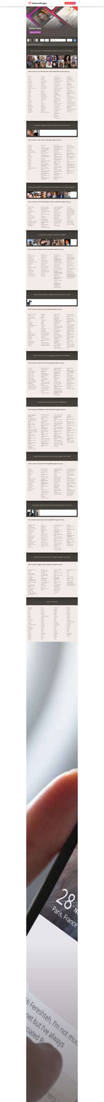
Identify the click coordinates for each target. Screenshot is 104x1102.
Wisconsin (43, 109)
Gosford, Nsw (56, 529)
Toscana (29, 166)
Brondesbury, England (45, 211)
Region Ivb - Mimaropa (32, 430)
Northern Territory (32, 528)
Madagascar (56, 633)
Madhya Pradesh (31, 342)
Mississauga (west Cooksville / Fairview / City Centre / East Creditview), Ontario (58, 260)
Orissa (42, 318)
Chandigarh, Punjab (57, 320)
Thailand (68, 607)
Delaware (30, 86)
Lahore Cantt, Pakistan (45, 387)
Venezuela (43, 633)
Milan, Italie (69, 151)
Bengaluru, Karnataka (58, 325)
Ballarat (55, 527)
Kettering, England (70, 209)
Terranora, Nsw (70, 537)
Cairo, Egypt (30, 577)
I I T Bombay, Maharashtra (56, 342)
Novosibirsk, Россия (45, 497)
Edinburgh (69, 216)
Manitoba (30, 257)
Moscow (29, 490)
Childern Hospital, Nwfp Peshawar (58, 387)
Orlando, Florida (57, 89)
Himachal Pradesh (31, 333)
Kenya (29, 611)
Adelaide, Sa (30, 546)
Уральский (30, 484)
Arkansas (29, 81)
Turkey (29, 633)
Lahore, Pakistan (31, 384)
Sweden (42, 609)
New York (43, 85)
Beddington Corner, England (45, 223)
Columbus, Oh (69, 78)
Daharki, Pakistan (57, 381)
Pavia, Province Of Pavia (70, 173)
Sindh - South (30, 378)
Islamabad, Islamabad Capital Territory (58, 369)
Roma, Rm (56, 151)
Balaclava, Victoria (44, 544)
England (29, 208)
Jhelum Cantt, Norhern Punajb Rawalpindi (71, 371)
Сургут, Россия (57, 484)
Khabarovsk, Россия (45, 492)
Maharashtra (30, 343)
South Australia (31, 531)
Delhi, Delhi (56, 338)
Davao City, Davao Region (44, 432)
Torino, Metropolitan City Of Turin (58, 157)
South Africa (30, 620)
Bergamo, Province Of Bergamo (45, 161)
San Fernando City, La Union (71, 426)
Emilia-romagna (31, 150)
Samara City (56, 482)
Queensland (30, 530)
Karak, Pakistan (69, 376)
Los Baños (69, 414)
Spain (29, 631)
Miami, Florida (56, 83)
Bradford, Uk (56, 216)
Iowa (29, 98)
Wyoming (43, 110)
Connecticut (30, 85)
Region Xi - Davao (31, 445)
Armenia (55, 631)
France (29, 626)
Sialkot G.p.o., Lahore (45, 381)
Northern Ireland (31, 211)
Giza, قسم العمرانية (31, 588)
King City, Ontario (70, 256)
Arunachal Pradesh (31, 318)
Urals (29, 476)
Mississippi (30, 110)
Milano (68, 168)
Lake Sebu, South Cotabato (44, 434)
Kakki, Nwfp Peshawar (71, 378)
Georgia (29, 91)
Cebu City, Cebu (44, 416)
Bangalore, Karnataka (45, 345)
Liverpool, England (57, 212)
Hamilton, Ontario (44, 266)
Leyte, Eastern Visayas (58, 414)
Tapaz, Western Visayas (58, 443)
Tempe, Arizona (70, 110)
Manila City (69, 417)
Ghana (42, 607)
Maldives (68, 626)
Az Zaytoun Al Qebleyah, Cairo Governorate (57, 578)
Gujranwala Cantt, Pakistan (70, 380)
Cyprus (55, 634)
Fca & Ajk (30, 369)
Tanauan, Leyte (70, 437)
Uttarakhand (43, 330)
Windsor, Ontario (44, 261)
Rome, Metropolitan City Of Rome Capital (45, 148)
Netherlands (30, 628)
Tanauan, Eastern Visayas (70, 435)
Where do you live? (54, 38)
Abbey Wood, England (32, 221)
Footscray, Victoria (57, 548)
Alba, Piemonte (57, 152)
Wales (29, 214)
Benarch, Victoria (44, 534)
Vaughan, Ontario (44, 260)
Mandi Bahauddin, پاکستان (70, 373)
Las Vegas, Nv (56, 107)
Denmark (43, 634)
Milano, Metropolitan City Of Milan (45, 174)
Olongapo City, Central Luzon (58, 438)
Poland (29, 637)
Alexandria (43, 572)
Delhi (29, 328)
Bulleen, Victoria (44, 535)
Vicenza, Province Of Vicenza (58, 172)
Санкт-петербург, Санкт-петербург (70, 494)
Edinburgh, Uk (56, 218)
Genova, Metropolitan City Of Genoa (58, 149)
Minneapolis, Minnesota (69, 107)
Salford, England (70, 221)
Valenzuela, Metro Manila (44, 437)
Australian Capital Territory (31, 526)
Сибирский (30, 483)
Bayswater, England (44, 207)
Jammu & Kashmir (31, 335)
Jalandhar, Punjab (70, 330)
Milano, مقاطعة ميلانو (57, 169)
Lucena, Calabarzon (70, 442)
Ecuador (68, 610)
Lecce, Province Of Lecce (70, 148)
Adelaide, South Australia (44, 531)
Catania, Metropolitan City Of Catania (71, 157)
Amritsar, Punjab (70, 318)
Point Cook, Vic (57, 526)
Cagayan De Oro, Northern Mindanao (58, 436)
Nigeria (29, 616)
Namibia (68, 609)
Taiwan (68, 636)
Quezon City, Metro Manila (45, 418)
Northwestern (31, 471)
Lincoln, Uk (69, 207)
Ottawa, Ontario (44, 263)
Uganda (42, 618)
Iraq (42, 638)
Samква (55, 475)
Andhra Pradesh (31, 316)
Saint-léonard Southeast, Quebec (57, 287)
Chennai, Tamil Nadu (45, 338)
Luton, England (69, 208)
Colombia (43, 617)
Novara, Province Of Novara (45, 169)
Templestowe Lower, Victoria (71, 530)
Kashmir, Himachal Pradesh (70, 332)
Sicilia (29, 165)
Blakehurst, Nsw (57, 546)
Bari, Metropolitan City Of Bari (58, 155)
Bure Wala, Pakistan (57, 383)
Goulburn (43, 546)
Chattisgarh (30, 324)
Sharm (55, 580)
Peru (42, 627)
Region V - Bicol (31, 434)
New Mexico (43, 83)
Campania (30, 149)
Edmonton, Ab (69, 269)
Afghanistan (69, 634)
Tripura (42, 327)
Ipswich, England (57, 225)
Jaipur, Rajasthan (57, 322)
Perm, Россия (56, 472)
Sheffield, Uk (43, 217)
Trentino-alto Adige (32, 168)
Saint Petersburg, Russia (44, 486)
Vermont (43, 103)
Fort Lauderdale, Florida (57, 114)
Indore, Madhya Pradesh (57, 315)
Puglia (29, 162)
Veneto (42, 146)
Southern (30, 474)
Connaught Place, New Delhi (71, 316)
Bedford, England (44, 219)
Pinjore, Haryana (57, 345)
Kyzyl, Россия (69, 495)
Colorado (30, 83)
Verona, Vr (43, 159)
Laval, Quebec (56, 254)
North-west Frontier (32, 371)
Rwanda (68, 628)
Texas (42, 100)
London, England (31, 216)
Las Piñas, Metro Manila (58, 441)
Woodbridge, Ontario (45, 271)
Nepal (68, 611)
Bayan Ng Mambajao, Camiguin (58, 431)
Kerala (29, 339)
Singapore (69, 617)
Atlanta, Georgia (57, 99)
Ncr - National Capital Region (32, 421)
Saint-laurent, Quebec (58, 269)
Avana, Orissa (69, 340)
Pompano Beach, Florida (57, 91)
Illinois (29, 95)
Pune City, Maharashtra (58, 327)
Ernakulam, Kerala (70, 319)
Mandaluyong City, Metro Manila (44, 428)
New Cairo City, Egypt (32, 582)
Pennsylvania (43, 93)
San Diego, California (58, 103)
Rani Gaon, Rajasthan (71, 324)
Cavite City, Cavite (44, 430)
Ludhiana (68, 323)
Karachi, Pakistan (31, 379)
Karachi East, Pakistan (45, 392)
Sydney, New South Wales (32, 545)
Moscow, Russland (70, 481)
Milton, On (69, 266)
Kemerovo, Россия (70, 491)
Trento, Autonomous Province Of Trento (71, 167)
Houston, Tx (69, 88)
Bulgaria (55, 610)
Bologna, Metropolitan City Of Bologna (58, 147)
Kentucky (30, 100)
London (29, 219)
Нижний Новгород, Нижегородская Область (45, 483)
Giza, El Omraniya (70, 580)
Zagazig (55, 571)
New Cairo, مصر (44, 585)
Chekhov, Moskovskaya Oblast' (71, 484)
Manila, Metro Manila (45, 414)
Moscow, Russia (44, 470)
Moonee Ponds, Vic (45, 542)
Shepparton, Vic (70, 544)
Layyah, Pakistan (70, 375)
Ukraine (29, 630)
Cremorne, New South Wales (58, 539)
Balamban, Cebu (70, 421)
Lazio (29, 153)
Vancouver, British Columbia (57, 256)
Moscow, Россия (31, 488)
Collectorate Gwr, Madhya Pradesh (70, 327)
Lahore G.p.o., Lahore (32, 387)
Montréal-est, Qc (57, 266)
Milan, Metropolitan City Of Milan (45, 151)
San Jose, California (70, 87)
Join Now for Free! (70, 3)
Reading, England (44, 209)
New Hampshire (44, 81)
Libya (42, 636)
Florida (29, 89)
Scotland (30, 212)
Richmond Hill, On (70, 278)
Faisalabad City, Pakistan (44, 372)
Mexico (42, 610)
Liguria (29, 155)
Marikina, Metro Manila (45, 438)
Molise (29, 159)
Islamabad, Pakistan (32, 386)
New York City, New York (70, 81)
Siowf (68, 574)
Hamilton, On (43, 258)
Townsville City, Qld (57, 543)
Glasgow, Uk (30, 224)
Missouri (29, 112)
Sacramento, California (71, 105)
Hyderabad (69, 387)
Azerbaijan (56, 616)
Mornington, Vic (70, 545)
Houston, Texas (57, 82)
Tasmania (30, 533)
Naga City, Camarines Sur (71, 433)
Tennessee (43, 99)
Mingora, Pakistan (44, 385)
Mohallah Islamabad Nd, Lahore (70, 384)
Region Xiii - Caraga (31, 448)
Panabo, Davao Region (58, 427)
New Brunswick (31, 258)
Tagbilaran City (69, 416)
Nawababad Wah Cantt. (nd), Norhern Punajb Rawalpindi (58, 392)
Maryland (30, 105)
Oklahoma (43, 91)
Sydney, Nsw (30, 538)
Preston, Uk (69, 215)
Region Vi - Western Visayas (32, 436)
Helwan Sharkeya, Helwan (57, 583)
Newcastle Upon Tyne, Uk (45, 215)
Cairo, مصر (30, 575)
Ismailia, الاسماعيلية (57, 588)
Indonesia (30, 636)
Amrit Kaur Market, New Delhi (70, 334)
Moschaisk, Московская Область (71, 478)
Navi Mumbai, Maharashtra (56, 319)
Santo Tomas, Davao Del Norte (71, 423)
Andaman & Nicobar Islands (32, 315)
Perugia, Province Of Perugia (71, 171)
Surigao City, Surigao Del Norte (71, 430)
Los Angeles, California (58, 81)
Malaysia (55, 636)
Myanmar (68, 613)
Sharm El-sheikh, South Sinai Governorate (71, 585)
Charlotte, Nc (69, 100)
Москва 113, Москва (71, 470)
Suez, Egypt (56, 592)
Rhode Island (43, 95)
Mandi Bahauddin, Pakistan (44, 376)
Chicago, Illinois (57, 79)
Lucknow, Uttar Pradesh (57, 324)
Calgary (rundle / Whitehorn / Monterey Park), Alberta (58, 277)
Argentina (43, 628)
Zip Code (69, 38)
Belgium (29, 634)
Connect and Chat (35, 32)
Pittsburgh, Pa (56, 110)
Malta (55, 620)
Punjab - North (31, 373)
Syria (55, 638)
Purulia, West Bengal (71, 345)
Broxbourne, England (58, 219)
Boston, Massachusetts (58, 88)
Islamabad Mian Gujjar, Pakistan (45, 384)
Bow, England (56, 209)
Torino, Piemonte (44, 163)
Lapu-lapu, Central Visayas (44, 446)
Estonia (68, 618)
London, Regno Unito (45, 227)
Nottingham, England (45, 208)
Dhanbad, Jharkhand (70, 328)
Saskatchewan (31, 270)
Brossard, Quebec (70, 272)
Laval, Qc (55, 281)
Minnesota (30, 109)
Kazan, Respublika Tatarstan (57, 471)
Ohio (42, 89)
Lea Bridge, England (45, 220)
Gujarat (29, 331)
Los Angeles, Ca (57, 98)
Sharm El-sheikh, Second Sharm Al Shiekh (31, 585)
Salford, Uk (56, 211)
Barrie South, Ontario (58, 280)
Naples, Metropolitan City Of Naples (45, 165)
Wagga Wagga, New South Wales (70, 536)
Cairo (29, 572)
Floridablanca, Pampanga (69, 428)
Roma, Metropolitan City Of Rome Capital (45, 156)
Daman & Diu (30, 326)
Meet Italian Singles (31, 44)
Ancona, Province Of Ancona (58, 168)
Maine (29, 103)
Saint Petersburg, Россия (44, 475)
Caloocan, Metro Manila (44, 422)
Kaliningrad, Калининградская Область (44, 480)
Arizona (29, 79)
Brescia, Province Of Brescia (45, 176)
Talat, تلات (43, 587)
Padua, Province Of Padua (57, 162)
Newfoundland (31, 260)
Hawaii (29, 92)
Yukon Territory (31, 271)
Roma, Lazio (43, 154)
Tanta (68, 575)
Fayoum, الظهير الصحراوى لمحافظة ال (70, 583)
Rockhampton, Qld (44, 536)
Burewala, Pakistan (44, 388)
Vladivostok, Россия (58, 492)
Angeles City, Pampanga (58, 444)
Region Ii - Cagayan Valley (31, 425)
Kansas (29, 99)
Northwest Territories (32, 261)
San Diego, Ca (69, 90)
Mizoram (43, 315)
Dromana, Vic (69, 531)
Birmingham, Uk (31, 225)
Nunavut (29, 264)
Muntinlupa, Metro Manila (57, 425)
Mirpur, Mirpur (69, 381)
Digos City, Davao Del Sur (71, 419)
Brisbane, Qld (30, 543)
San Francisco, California (56, 116)
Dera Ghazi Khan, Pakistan (44, 380)
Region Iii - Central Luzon (31, 427)
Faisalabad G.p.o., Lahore (57, 376)
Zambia (55, 613)
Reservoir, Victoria (44, 545)
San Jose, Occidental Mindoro (58, 434)
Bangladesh (30, 609)
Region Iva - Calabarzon (32, 429)
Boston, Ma (69, 99)
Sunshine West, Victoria (58, 525)
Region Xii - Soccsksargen (30, 447)
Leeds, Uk (68, 218)
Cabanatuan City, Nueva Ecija (58, 429)
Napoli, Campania (70, 146)
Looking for (36, 38)
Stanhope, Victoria (70, 526)
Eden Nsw (68, 527)
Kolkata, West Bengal (45, 334)
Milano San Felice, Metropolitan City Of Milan (71, 154)
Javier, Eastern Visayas (45, 439)
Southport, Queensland (69, 534)
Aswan (42, 576)
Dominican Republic (45, 616)
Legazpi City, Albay (70, 440)
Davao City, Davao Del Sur (58, 420)
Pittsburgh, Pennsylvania (69, 84)
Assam (29, 319)
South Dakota (43, 98)
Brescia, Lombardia (57, 166)
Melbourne (43, 528)
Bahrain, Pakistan (70, 385)
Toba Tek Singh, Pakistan (70, 369)
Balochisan (30, 368)
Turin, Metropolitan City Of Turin (57, 174)
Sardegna (30, 163)
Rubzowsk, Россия (57, 481)
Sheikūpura (56, 379)
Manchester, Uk (31, 218)
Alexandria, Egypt (44, 574)
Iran (29, 610)
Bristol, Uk (43, 212)
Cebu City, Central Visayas (44, 426)
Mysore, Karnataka (70, 336)
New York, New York (45, 112)
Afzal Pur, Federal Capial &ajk (31, 383)
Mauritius (68, 624)
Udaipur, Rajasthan (57, 343)
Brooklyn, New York (58, 78)
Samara (55, 474)
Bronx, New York (57, 118)
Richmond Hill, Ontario (58, 262)
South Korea (69, 633)
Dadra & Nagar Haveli (32, 325)
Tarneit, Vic (43, 541)
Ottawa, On (43, 264)
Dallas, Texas (69, 85)
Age (41, 38)
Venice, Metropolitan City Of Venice (58, 159)
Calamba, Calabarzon (58, 440)
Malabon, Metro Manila (58, 423)
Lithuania (55, 626)
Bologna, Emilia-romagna (57, 164)
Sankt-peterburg (57, 478)
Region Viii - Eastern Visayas (32, 441)
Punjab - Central (31, 372)
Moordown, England (71, 214)
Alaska (29, 78)
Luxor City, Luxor (70, 576)
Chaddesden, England (71, 224)
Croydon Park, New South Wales (57, 531)
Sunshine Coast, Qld (58, 549)
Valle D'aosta (43, 145)
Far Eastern (30, 470)
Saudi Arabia (30, 627)
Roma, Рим (69, 145)
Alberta (29, 254)
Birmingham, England (32, 222)
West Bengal (43, 331)
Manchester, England (71, 211)
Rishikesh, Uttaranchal (58, 348)
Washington (43, 106)
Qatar (42, 630)
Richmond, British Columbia (57, 275)
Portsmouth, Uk (70, 219)
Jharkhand (30, 336)
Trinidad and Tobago (71, 621)
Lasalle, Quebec (57, 265)
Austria (55, 617)
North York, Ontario (45, 267)
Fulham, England (57, 215)
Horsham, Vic (43, 538)
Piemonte (30, 160)
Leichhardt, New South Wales (58, 541)
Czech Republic (57, 624)
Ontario (29, 266)
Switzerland (43, 626)
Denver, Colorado (57, 109)
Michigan (30, 108)
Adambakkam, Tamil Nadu (45, 341)
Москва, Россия (44, 468)
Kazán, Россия (44, 489)
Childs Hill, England (57, 208)
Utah (42, 102)
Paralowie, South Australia (57, 545)
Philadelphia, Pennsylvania (56, 94)
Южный (29, 487)
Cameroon (56, 607)
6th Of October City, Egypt (45, 589)
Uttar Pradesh (43, 328)
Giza (67, 572)
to (45, 38)
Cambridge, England (70, 212)
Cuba (29, 614)
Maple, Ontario (70, 254)
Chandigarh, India (57, 340)
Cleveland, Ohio (70, 96)
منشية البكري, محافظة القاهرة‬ (70, 579)
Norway (42, 624)
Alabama (29, 76)
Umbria (29, 169)
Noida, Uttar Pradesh (58, 335)
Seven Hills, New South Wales (58, 535)
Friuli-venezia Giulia (32, 152)
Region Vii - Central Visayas (31, 438)
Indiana (29, 96)
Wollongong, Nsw (44, 539)
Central (29, 468)
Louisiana (30, 102)
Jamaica (55, 628)
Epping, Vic (69, 525)
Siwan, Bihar (56, 328)
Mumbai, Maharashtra (45, 332)
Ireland (42, 623)
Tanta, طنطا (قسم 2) (57, 569)
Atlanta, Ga (69, 76)
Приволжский (31, 480)
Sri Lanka (43, 614)
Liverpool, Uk (43, 216)
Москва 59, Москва (57, 494)
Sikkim (42, 324)
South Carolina (44, 96)
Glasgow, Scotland (44, 224)
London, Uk (30, 215)
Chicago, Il (56, 86)
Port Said (68, 571)
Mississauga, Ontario (45, 270)
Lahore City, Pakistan (32, 381)
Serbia (42, 631)
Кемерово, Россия (70, 480)
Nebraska (43, 78)
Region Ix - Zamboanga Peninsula (32, 432)
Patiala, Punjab (56, 316)
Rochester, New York (71, 103)
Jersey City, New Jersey (71, 102)
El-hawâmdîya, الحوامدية (71, 569)
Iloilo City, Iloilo (44, 441)
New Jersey (43, 82)
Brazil (29, 617)
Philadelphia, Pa (70, 79)
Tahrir (55, 593)
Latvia (55, 627)
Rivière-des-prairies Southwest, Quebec (70, 258)
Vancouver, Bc (69, 264)
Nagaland (43, 317)
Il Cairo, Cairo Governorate (56, 590)
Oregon (42, 92)
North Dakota (43, 88)
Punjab (42, 321)
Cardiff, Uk (56, 224)
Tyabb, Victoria (57, 533)
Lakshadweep (30, 341)
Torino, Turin (56, 176)
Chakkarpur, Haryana (58, 337)
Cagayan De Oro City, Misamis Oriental (45, 443)
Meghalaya (43, 314)
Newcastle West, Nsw (58, 536)
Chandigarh (30, 322)
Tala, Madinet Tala (44, 575)
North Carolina (44, 86)
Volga (29, 477)
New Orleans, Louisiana (71, 109)
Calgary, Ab (69, 261)
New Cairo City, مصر (32, 592)
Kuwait (68, 616)
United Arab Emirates (32, 624)
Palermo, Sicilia (70, 158)
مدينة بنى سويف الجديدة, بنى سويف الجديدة (45, 583)
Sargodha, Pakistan (57, 388)
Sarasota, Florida (70, 91)
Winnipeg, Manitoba (70, 259)
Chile (68, 631)
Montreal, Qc (43, 254)
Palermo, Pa (56, 145)
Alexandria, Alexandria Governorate (32, 594)
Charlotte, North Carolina (57, 101)
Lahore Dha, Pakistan (71, 388)
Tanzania (42, 621)
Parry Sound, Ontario (58, 268)
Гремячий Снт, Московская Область (71, 486)
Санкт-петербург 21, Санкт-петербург (71, 475)
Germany (30, 607)
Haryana (29, 332)
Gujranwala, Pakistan (45, 368)
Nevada (42, 79)
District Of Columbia (32, 88)
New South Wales (31, 527)
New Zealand (56, 623)
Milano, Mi (43, 158)
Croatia (55, 637)
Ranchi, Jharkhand (57, 334)
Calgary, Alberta (44, 256)
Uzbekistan (69, 620)
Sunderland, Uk (44, 226)
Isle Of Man (30, 209)
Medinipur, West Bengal (70, 338)
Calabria (29, 148)
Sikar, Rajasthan (57, 331)
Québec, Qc (43, 274)
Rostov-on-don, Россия (44, 495)
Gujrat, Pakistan (44, 378)
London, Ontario (57, 264)
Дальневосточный (31, 478)
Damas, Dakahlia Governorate (57, 586)
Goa (29, 329)
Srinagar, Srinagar (70, 343)
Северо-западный (31, 481)
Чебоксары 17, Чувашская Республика (57, 486)
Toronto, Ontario (31, 275)
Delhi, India (43, 337)
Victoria (29, 534)
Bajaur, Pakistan (57, 377)
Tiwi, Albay (56, 446)
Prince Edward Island (32, 267)
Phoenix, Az (69, 111)
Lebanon (55, 609)
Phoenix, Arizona (57, 104)
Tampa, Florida (57, 106)
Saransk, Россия (57, 488)
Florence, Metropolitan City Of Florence (45, 171)
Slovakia (55, 621)
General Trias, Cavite (58, 421)
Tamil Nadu (43, 325)
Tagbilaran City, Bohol (45, 423)
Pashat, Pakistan (57, 394)
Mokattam (43, 584)
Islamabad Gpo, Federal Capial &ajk (44, 374)
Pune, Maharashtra (44, 342)
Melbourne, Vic (31, 537)
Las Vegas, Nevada (57, 85)
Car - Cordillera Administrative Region (32, 419)
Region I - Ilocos (31, 422)
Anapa (68, 476)
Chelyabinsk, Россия (45, 491)
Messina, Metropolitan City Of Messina (71, 165)
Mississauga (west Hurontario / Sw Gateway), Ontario (57, 284)
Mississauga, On (70, 271)
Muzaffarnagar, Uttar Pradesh (71, 322)
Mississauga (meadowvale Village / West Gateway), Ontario (58, 272)
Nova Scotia (30, 263)
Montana (42, 76)
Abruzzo (29, 145)
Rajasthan (43, 323)
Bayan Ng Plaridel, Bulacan (70, 439)
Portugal (68, 614)
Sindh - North (30, 376)
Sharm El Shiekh (44, 580)
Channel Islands (31, 207)
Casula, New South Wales (70, 540)
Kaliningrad (43, 496)
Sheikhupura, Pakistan (58, 390)
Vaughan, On (43, 257)
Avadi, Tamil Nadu (70, 314)
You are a (29, 38)
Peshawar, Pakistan (31, 389)
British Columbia (31, 256)
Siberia (29, 473)
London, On (43, 273)
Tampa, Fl (56, 111)
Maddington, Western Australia (71, 542)
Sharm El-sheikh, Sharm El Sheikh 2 (31, 574)
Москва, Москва (44, 476)
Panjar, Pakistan (57, 384)
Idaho (29, 93)
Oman (68, 630)
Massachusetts (31, 106)
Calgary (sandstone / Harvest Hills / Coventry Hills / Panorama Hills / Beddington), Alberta (71, 275)
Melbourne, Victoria (32, 541)
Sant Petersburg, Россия (70, 472)
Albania (42, 637)
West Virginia (43, 108)
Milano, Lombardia (44, 152)
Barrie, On (43, 275)
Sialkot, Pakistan (44, 369)
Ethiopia (29, 638)
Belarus (42, 611)
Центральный (31, 486)
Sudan (55, 618)
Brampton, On (44, 268)
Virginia (42, 105)
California (30, 82)
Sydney (42, 525)
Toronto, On (30, 273)
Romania (30, 623)
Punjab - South (31, 375)
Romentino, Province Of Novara (58, 178)
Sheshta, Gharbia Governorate (44, 579)
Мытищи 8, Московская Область (71, 490)
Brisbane (42, 532)
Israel (55, 630)
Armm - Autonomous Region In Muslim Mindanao (32, 415)
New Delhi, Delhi (44, 335)
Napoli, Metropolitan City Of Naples (45, 178)
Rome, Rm (56, 179)
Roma (68, 160)
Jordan (55, 614)
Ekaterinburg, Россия (58, 468)
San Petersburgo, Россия (44, 472)
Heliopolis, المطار (44, 571)
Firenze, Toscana (44, 167)
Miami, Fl (68, 95)
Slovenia (68, 627)
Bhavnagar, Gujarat (57, 330)
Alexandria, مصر (44, 569)
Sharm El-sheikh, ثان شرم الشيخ (32, 570)
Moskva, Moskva (57, 479)
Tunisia (29, 613)
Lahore (42, 391)
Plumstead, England (57, 221)
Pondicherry (43, 320)
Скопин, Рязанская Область (57, 491)
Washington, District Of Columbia (71, 93)
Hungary (42, 613)
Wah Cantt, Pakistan (57, 370)
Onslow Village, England (58, 207)
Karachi (55, 380)
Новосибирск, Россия (71, 468)
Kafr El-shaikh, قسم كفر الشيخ (58, 575)
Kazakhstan (69, 623)
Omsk (68, 487)
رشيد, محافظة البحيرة (57, 584)
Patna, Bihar (56, 332)
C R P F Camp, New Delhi (70, 347)
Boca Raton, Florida (70, 98)
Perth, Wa (30, 540)
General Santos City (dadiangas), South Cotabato (57, 417)
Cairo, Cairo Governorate (30, 590)
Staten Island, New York (57, 96)
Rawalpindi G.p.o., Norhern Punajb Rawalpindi (57, 373)
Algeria (29, 621)
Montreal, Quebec (31, 274)
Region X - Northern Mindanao (32, 443)
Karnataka (30, 338)
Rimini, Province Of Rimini (70, 162)
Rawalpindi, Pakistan (45, 390)
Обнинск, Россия (57, 477)
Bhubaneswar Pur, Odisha (70, 342)
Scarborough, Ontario (71, 268)
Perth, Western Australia (44, 527)
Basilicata (30, 146)
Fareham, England (70, 222)
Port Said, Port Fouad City (58, 573)
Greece (42, 620)
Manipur (29, 345)
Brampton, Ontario (70, 262)
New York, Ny (56, 76)
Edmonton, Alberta (70, 265)
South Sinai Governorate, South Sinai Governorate (32, 579)
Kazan (42, 488)
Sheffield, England (57, 222)
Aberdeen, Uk (56, 214)
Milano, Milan (69, 150)
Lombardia (30, 156)
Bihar (29, 321)
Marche (29, 158)
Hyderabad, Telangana (45, 343)
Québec (29, 268)
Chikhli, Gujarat (57, 346)
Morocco (30, 618)
